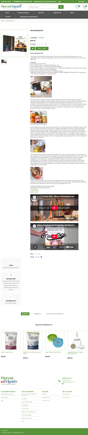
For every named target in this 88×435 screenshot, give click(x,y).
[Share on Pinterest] (41, 257)
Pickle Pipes (33, 189)
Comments (37, 314)
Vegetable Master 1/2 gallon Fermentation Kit (75, 352)
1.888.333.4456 (6, 1)
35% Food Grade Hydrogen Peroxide (29, 394)
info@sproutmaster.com (22, 1)
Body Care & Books (27, 418)
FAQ (2, 400)
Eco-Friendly (25, 408)
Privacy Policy (46, 397)
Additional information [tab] (54, 314)
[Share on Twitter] (38, 257)
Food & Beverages (26, 415)
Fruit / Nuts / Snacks (27, 402)
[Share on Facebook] (36, 257)
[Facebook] (59, 1)
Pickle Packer (34, 192)
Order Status (4, 397)
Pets (23, 421)
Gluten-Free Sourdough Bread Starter (31, 352)
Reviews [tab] (25, 314)
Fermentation (25, 405)
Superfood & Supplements (29, 411)
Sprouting (24, 398)
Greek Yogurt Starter (7, 352)
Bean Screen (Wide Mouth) (53, 352)
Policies (44, 394)
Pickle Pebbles (34, 190)
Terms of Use (45, 400)
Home (2, 20)
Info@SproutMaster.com (68, 382)
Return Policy (66, 397)
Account (81, 1)
